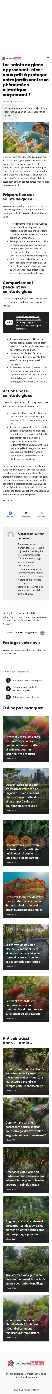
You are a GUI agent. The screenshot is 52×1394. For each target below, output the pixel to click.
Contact (29, 1373)
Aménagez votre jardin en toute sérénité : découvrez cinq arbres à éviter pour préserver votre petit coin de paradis (25, 1178)
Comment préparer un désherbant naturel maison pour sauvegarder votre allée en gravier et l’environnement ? (26, 1129)
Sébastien (20, 101)
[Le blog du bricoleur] (11, 58)
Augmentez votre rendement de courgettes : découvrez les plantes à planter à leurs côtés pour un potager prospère (25, 1227)
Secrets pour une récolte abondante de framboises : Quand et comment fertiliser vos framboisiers (22, 1326)
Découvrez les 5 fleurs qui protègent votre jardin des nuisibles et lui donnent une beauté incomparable (23, 851)
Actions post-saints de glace (26, 697)
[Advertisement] (26, 27)
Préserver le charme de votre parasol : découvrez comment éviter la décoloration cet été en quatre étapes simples (25, 903)
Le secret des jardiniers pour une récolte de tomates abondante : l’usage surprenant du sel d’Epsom (24, 1007)
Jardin (10, 500)
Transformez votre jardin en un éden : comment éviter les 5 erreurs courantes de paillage (25, 1279)
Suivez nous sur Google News (22, 632)
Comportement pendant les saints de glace (24, 689)
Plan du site (32, 1377)
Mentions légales (14, 1373)
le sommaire (18, 671)
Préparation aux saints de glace (27, 680)
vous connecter (22, 649)
